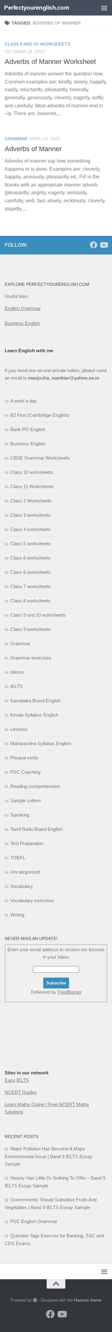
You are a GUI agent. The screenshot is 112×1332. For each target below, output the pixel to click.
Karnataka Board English (35, 700)
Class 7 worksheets (30, 586)
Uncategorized (25, 872)
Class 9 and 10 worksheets (38, 615)
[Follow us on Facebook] (93, 245)
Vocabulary (21, 886)
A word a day (23, 400)
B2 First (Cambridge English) (39, 415)
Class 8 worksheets (30, 600)
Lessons (19, 729)
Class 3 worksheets (30, 515)
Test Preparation (26, 843)
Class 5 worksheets (30, 543)
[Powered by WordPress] (35, 1300)
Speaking (19, 814)
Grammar (16, 138)
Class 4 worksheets (30, 529)
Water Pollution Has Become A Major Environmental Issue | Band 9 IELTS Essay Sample (48, 1156)
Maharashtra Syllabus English (40, 743)
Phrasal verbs (24, 757)
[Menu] (104, 8)
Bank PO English (27, 429)
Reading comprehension (35, 786)
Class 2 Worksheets (31, 500)
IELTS (16, 686)
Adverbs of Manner (33, 149)
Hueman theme (87, 1300)
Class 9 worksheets (30, 629)
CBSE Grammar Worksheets (40, 458)
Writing (17, 914)
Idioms (17, 672)
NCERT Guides (21, 1092)
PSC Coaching (25, 772)
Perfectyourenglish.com (36, 7)
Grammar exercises (30, 657)
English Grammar (23, 308)
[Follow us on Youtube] (103, 245)
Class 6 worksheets (30, 557)
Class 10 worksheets (31, 472)
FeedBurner (70, 992)
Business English (22, 323)
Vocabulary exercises (32, 900)
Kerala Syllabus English (34, 715)
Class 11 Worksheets (32, 486)
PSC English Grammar (33, 1221)
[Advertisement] (56, 59)
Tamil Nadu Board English (36, 829)
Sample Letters (25, 800)
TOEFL (17, 857)
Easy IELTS (17, 1080)
